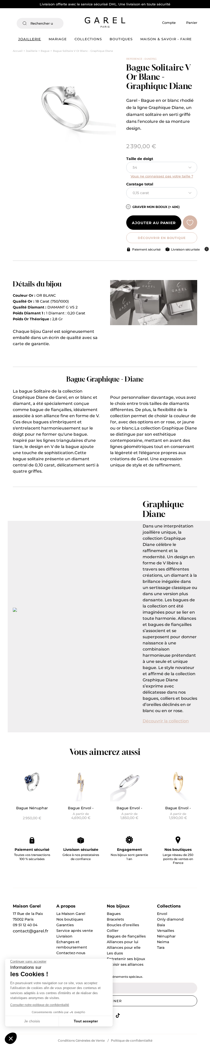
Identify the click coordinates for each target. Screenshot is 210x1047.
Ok (56, 23)
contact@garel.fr (30, 931)
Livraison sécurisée (185, 249)
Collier (113, 930)
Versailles (165, 930)
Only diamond (170, 919)
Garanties (65, 925)
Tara (160, 947)
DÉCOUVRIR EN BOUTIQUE (162, 238)
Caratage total (139, 184)
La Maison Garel (70, 913)
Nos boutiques (178, 849)
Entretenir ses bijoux (126, 958)
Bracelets (115, 919)
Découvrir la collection (166, 721)
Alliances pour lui (122, 942)
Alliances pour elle (124, 947)
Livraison (64, 936)
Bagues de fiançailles (126, 936)
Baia (161, 925)
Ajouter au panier (154, 223)
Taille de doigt (139, 158)
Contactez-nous (70, 953)
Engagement (129, 849)
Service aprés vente (74, 930)
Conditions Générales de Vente (81, 1040)
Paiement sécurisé (146, 249)
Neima (163, 942)
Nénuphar (166, 936)
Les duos (115, 953)
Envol (162, 913)
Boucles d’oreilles (123, 925)
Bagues (114, 913)
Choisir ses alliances (125, 964)
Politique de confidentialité (131, 1040)
